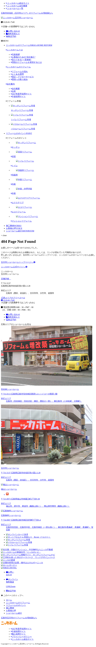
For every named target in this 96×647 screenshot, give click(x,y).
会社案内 (11, 84)
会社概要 (16, 89)
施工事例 (13, 226)
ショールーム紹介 (20, 231)
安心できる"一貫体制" (22, 60)
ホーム (9, 600)
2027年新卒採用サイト (22, 94)
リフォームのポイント (19, 133)
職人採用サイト (19, 634)
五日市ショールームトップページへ (17, 262)
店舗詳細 (5, 279)
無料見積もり (14, 34)
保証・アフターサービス (23, 77)
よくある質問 (18, 74)
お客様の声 (14, 228)
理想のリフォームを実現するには (27, 62)
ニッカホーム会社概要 (17, 6)
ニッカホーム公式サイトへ (13, 267)
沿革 (14, 91)
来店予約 (12, 36)
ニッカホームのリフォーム (29, 45)
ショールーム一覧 (15, 8)
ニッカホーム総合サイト (18, 3)
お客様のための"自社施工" (24, 57)
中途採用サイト (19, 96)
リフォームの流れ (20, 71)
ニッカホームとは (15, 50)
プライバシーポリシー (22, 637)
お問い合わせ (14, 31)
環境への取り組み (20, 79)
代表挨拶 (16, 54)
